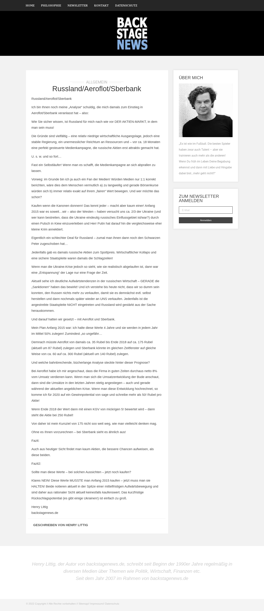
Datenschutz (126, 5)
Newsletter (78, 5)
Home (30, 5)
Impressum (96, 603)
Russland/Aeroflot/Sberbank (96, 89)
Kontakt (101, 5)
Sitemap (83, 603)
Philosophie (51, 5)
